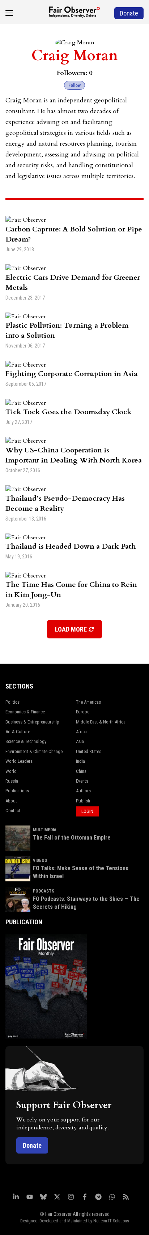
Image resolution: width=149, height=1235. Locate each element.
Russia (11, 781)
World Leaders (19, 761)
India (80, 761)
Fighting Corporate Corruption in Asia (71, 374)
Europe (82, 711)
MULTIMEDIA (44, 829)
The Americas (88, 702)
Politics (12, 702)
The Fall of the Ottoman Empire (72, 837)
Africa (81, 731)
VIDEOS (40, 860)
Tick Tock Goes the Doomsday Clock (68, 412)
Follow (74, 85)
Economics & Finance (25, 711)
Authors (83, 790)
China (81, 771)
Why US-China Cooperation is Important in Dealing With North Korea (73, 455)
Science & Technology (25, 741)
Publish (83, 801)
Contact (12, 810)
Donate (32, 1145)
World (11, 771)
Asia (80, 741)
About (11, 801)
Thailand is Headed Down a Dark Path (70, 546)
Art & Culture (17, 731)
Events (82, 781)
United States (88, 751)
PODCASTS (43, 891)
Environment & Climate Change (34, 751)
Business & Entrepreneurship (32, 722)
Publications (17, 790)
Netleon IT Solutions (111, 1220)
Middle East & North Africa (100, 722)
